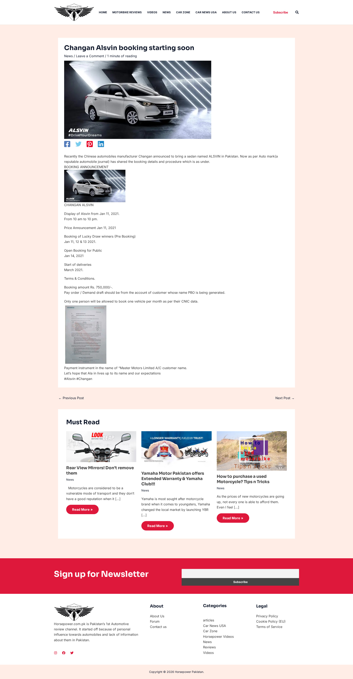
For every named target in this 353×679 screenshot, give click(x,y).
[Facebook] (67, 144)
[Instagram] (55, 652)
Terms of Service (269, 627)
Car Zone (183, 12)
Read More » (82, 509)
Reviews (209, 647)
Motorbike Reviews (127, 12)
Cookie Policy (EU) (271, 621)
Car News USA (206, 12)
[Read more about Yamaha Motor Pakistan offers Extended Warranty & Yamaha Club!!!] (176, 449)
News (167, 12)
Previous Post (71, 398)
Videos (152, 12)
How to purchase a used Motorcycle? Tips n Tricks (243, 479)
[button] (280, 12)
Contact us (251, 12)
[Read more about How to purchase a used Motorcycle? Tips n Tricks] (252, 451)
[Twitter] (78, 144)
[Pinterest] (90, 144)
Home (103, 12)
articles (208, 620)
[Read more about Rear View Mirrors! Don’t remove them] (101, 446)
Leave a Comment (90, 56)
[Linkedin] (101, 144)
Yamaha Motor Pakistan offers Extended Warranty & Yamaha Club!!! (172, 479)
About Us (229, 12)
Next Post (285, 398)
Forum (155, 621)
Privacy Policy (267, 616)
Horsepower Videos (218, 636)
